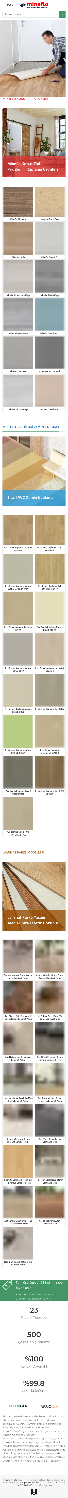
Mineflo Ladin (18, 257)
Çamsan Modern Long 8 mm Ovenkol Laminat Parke (49, 977)
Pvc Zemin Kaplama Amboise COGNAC (18, 549)
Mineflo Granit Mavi (49, 333)
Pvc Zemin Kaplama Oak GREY (49, 709)
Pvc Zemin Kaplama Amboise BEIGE (18, 629)
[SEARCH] (62, 14)
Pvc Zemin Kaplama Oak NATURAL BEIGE (18, 833)
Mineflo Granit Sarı (50, 219)
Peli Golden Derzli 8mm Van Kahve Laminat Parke (49, 1018)
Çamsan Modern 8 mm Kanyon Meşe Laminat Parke (18, 977)
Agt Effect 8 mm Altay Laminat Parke (49, 1222)
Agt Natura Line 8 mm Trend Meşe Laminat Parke (18, 1222)
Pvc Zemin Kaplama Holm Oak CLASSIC (49, 670)
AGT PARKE (25, 1485)
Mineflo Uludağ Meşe (18, 409)
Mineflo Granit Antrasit (50, 371)
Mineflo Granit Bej (49, 409)
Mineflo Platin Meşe (49, 295)
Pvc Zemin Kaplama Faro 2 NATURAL (49, 549)
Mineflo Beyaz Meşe (18, 333)
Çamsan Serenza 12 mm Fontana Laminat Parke (18, 1141)
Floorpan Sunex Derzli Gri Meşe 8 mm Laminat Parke (18, 1100)
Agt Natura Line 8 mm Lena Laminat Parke (18, 1059)
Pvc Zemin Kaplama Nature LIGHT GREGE (50, 629)
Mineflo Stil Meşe (18, 219)
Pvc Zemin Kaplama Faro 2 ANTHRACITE (18, 793)
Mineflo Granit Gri (49, 257)
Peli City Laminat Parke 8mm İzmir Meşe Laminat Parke (18, 1181)
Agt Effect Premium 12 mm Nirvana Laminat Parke (50, 1059)
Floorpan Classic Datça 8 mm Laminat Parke (18, 1263)
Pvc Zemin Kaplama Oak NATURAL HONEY (49, 588)
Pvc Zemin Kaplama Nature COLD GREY (18, 670)
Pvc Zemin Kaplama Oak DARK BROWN (49, 793)
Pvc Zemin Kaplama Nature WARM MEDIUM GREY (18, 588)
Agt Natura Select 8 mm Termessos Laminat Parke (49, 1100)
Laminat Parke (56, 1482)
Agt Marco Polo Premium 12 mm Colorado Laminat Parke (18, 1018)
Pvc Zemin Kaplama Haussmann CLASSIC (49, 752)
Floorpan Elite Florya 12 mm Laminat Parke (49, 1181)
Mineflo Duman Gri (18, 371)
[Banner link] (34, 142)
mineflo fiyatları (43, 1485)
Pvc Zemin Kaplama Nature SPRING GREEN (18, 752)
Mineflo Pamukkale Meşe (18, 295)
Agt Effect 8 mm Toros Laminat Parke (50, 1141)
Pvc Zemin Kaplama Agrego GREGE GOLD (18, 711)
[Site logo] (34, 4)
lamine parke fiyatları (27, 1482)
